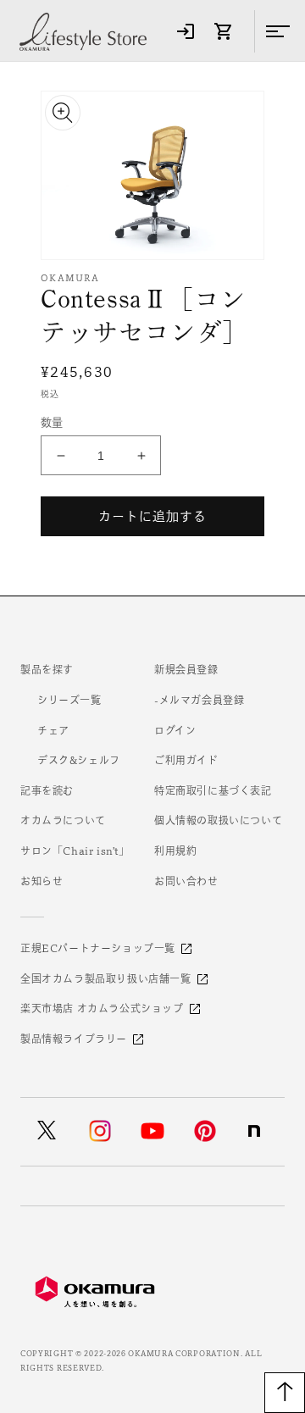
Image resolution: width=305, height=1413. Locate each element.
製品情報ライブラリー (73, 1038)
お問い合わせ (186, 881)
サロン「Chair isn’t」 (75, 850)
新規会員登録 (186, 669)
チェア (53, 730)
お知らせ (41, 881)
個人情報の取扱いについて (218, 820)
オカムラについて (63, 820)
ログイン (175, 730)
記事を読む (47, 790)
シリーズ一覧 (69, 700)
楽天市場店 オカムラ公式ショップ (102, 1008)
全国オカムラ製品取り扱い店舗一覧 (105, 978)
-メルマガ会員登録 (199, 700)
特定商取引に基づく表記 (213, 790)
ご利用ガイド (186, 760)
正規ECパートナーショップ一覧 (97, 948)
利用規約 (175, 850)
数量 (52, 422)
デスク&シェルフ (78, 760)
